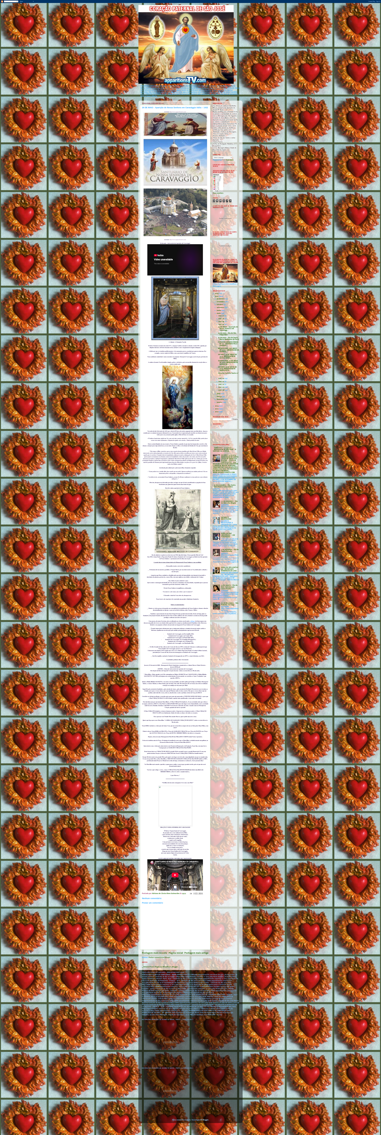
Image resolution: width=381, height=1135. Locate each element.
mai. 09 (221, 387)
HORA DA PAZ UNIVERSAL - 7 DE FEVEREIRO (228, 535)
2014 (217, 406)
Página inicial (176, 953)
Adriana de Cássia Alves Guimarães (166, 893)
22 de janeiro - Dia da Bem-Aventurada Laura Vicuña (229, 587)
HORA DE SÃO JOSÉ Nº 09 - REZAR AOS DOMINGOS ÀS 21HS (229, 569)
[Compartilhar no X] (198, 893)
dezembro (221, 299)
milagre (192, 621)
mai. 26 (221, 324)
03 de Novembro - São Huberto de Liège (229, 604)
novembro (221, 302)
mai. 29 (221, 319)
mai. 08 (221, 390)
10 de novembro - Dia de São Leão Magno (229, 502)
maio (219, 313)
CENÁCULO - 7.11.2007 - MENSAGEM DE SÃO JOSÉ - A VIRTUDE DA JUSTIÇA (224, 449)
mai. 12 (221, 384)
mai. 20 (221, 378)
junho (219, 310)
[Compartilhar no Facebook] (200, 893)
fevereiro (220, 399)
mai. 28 (221, 321)
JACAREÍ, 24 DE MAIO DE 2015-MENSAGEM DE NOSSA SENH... (227, 356)
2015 (217, 296)
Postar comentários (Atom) (159, 957)
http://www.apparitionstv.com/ (178, 112)
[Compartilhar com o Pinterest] (202, 893)
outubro (220, 304)
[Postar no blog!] (196, 893)
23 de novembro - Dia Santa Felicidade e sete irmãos (225, 486)
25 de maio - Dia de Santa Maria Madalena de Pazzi (228, 338)
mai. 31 (221, 316)
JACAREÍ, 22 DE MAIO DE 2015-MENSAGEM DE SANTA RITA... (227, 368)
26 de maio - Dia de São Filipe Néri (227, 334)
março (219, 396)
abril (219, 394)
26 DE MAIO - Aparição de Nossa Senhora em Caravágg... (228, 328)
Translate (230, 160)
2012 (217, 412)
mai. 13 (221, 381)
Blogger (205, 1120)
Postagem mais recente (154, 953)
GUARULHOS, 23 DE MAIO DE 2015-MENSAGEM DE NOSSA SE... (228, 362)
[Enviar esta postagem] (190, 893)
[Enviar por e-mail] (194, 893)
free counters (218, 193)
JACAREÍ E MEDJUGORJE (226, 518)
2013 (217, 409)
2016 (217, 293)
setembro (221, 307)
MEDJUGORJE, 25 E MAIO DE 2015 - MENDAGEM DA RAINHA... (228, 350)
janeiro (220, 402)
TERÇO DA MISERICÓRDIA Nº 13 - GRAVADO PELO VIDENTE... (228, 343)
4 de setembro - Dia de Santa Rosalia (230, 550)
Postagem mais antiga (196, 953)
